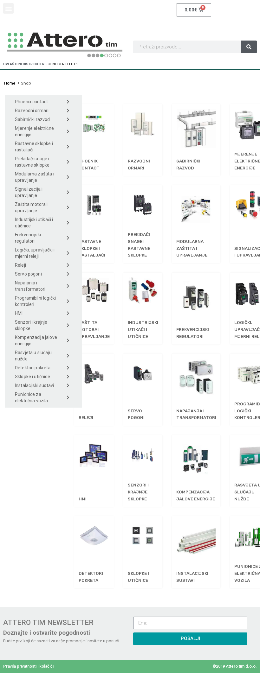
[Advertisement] (43, 455)
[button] (8, 8)
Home (10, 83)
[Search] (249, 47)
